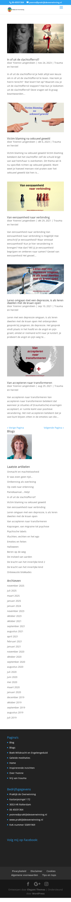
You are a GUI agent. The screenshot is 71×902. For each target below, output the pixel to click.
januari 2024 (14, 605)
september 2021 (16, 626)
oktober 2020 (14, 656)
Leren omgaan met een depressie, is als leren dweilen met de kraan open (35, 301)
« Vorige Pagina (15, 427)
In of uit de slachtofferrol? (23, 59)
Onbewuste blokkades (19, 572)
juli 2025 (12, 590)
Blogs (12, 747)
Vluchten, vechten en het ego (23, 536)
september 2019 (16, 707)
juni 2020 (12, 677)
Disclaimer (36, 871)
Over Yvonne (16, 773)
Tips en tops (49, 875)
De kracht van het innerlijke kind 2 (26, 561)
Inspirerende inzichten (22, 767)
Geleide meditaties (19, 757)
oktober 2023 (14, 616)
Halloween (13, 546)
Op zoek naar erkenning (20, 486)
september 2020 (16, 661)
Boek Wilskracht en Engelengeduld (28, 752)
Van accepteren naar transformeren (29, 383)
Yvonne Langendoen (24, 62)
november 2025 (15, 585)
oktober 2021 (14, 621)
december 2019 (15, 697)
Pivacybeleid (19, 871)
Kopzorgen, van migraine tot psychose (28, 526)
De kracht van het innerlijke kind (25, 567)
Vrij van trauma (17, 778)
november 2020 (15, 651)
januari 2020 (14, 692)
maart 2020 (13, 687)
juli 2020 (12, 671)
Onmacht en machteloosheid (23, 471)
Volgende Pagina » (54, 427)
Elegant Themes (36, 889)
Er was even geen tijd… (20, 476)
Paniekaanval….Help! (18, 492)
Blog (11, 742)
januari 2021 (14, 646)
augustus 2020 (15, 666)
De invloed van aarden (19, 556)
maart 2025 (13, 595)
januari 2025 (14, 600)
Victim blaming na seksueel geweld (28, 138)
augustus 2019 (15, 712)
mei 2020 (12, 682)
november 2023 (15, 611)
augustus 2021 (15, 631)
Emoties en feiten (16, 541)
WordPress (38, 893)
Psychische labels (16, 531)
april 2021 (12, 636)
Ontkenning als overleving (21, 481)
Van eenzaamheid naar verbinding (28, 217)
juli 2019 (12, 717)
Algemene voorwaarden (24, 875)
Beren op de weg (16, 551)
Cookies (51, 871)
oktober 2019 (14, 702)
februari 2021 (14, 641)
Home (12, 762)
